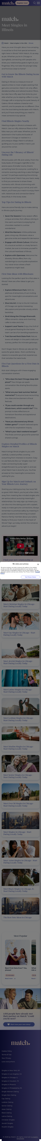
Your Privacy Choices (30, 577)
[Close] (38, 564)
